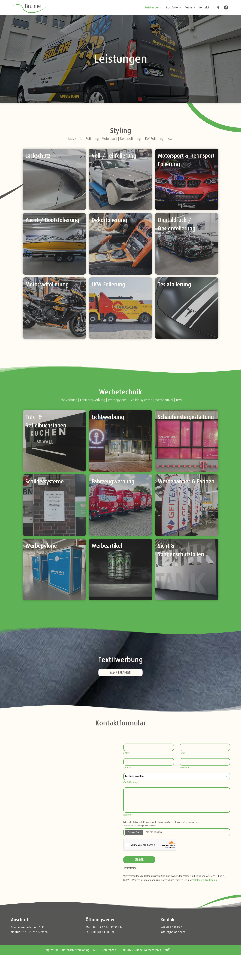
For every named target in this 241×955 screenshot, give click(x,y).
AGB (95, 950)
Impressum (52, 950)
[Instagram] (217, 8)
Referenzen (109, 950)
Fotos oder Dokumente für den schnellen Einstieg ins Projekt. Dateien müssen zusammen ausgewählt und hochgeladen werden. (161, 824)
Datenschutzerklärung (205, 880)
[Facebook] (226, 8)
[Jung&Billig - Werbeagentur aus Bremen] (167, 950)
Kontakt (203, 7)
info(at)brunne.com (173, 932)
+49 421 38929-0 (172, 927)
